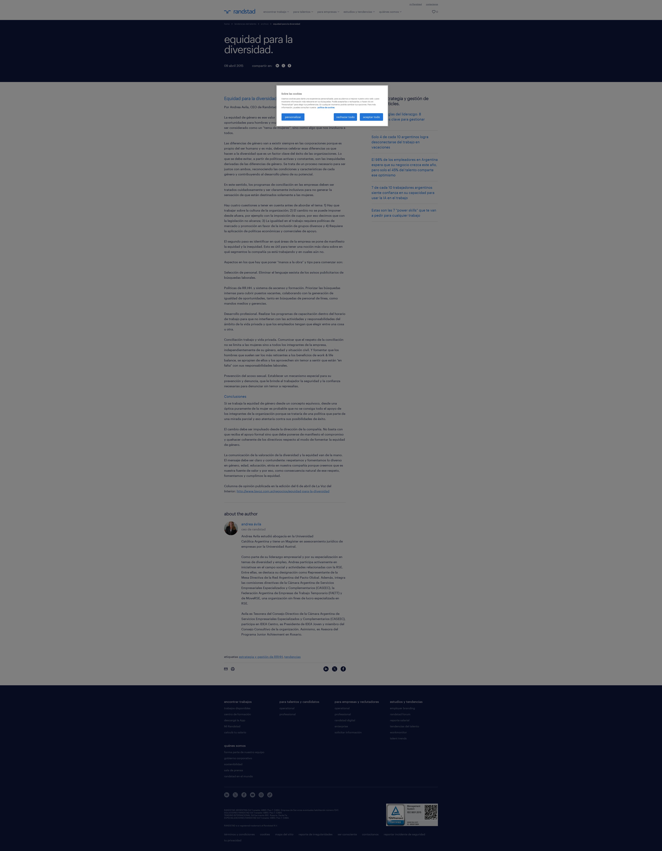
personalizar (293, 117)
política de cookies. (326, 107)
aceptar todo (371, 117)
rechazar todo (345, 117)
